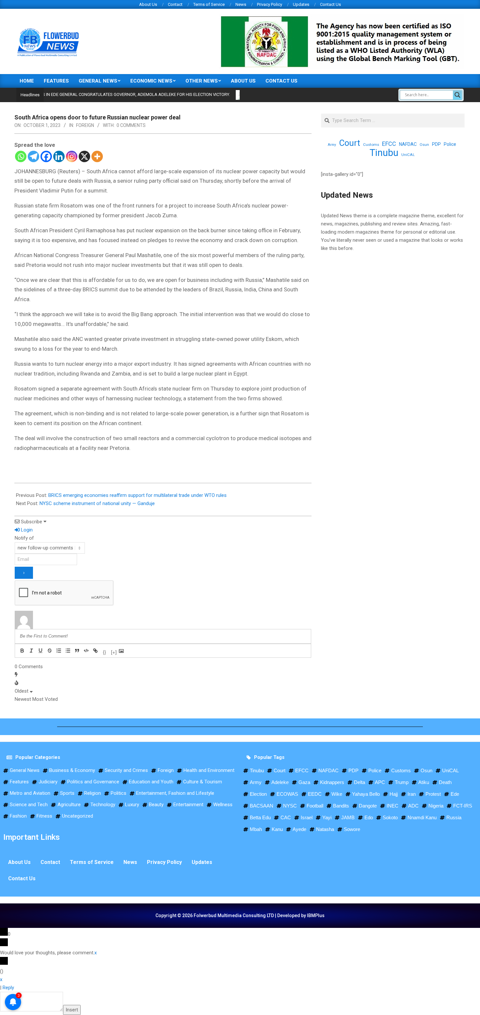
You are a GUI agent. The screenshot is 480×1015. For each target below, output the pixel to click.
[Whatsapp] (20, 156)
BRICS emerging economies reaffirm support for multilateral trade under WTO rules (137, 495)
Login (26, 530)
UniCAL (408, 154)
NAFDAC (408, 144)
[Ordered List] (58, 650)
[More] (97, 156)
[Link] (95, 650)
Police (450, 144)
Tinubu (384, 153)
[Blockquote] (77, 650)
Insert (72, 1010)
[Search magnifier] (457, 95)
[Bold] (22, 650)
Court (349, 143)
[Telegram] (33, 156)
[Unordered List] (67, 650)
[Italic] (31, 650)
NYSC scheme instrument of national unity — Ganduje (97, 503)
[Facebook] (46, 156)
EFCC (389, 143)
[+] (114, 651)
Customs (371, 144)
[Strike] (49, 650)
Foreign (85, 125)
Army (332, 145)
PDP (436, 144)
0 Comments (131, 125)
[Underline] (40, 650)
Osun (424, 144)
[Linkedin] (59, 156)
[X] (84, 156)
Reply (8, 988)
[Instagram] (71, 156)
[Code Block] (86, 650)
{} (104, 651)
